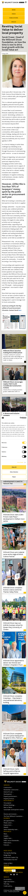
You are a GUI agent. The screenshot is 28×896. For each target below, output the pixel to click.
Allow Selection (14, 472)
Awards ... (6, 827)
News (14, 10)
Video (14, 14)
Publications (13, 18)
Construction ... (8, 787)
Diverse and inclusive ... (11, 814)
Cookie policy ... (8, 886)
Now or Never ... (8, 807)
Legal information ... (10, 881)
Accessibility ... (8, 879)
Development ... (9, 794)
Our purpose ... (8, 803)
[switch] (24, 447)
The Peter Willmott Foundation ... (14, 816)
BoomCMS (16, 891)
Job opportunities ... (9, 820)
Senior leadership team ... (11, 829)
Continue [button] (10, 870)
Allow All (14, 467)
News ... (6, 834)
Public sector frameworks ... (12, 840)
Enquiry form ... (8, 825)
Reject (14, 476)
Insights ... (7, 836)
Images (13, 22)
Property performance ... (11, 796)
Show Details (20, 462)
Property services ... (9, 798)
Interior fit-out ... (9, 792)
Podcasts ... (7, 845)
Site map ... (7, 884)
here (19, 310)
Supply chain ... (8, 838)
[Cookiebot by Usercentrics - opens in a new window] (20, 418)
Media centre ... (8, 823)
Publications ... (8, 843)
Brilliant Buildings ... (10, 805)
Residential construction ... (12, 790)
